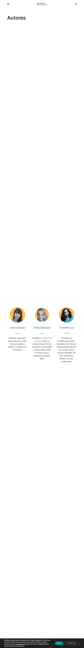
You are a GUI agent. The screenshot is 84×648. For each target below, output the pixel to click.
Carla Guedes (17, 327)
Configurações (71, 643)
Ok (59, 643)
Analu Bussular (42, 327)
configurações (20, 644)
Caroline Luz (66, 327)
